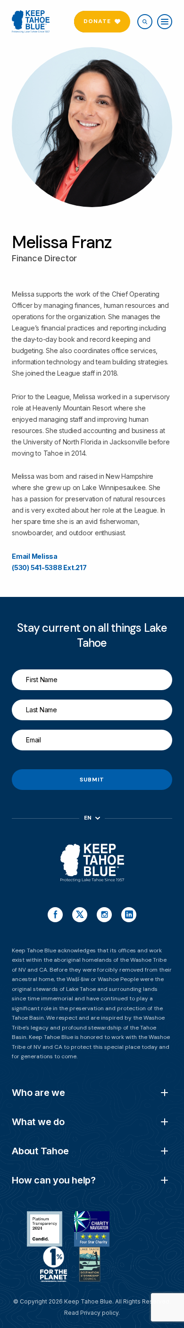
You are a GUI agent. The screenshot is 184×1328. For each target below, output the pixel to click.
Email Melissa (35, 556)
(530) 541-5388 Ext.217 (49, 567)
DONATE (97, 21)
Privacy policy (99, 1312)
